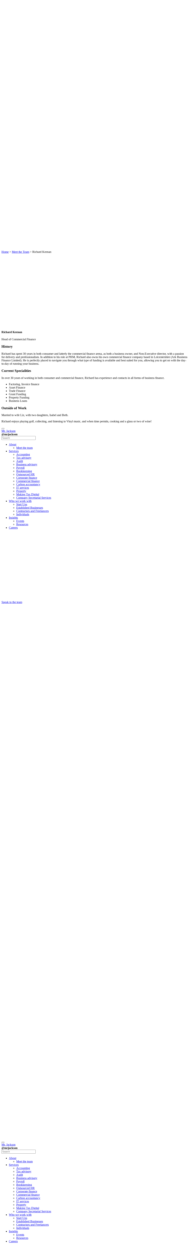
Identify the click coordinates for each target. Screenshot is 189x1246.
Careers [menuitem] (13, 527)
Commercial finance (23, 83)
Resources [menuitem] (22, 524)
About (12, 25)
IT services (20, 97)
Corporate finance (22, 77)
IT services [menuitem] (22, 487)
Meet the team (19, 32)
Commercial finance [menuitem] (28, 481)
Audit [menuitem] (19, 461)
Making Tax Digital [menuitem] (27, 494)
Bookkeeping (24, 65)
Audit (19, 51)
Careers (13, 171)
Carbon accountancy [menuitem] (28, 484)
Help (12, 1098)
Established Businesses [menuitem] (29, 507)
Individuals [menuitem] (22, 514)
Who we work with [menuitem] (20, 501)
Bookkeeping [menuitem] (24, 471)
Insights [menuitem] (13, 517)
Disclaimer (15, 1092)
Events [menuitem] (20, 521)
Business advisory (21, 57)
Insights (13, 161)
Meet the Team (20, 251)
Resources (22, 168)
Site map (14, 1072)
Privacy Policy (13, 1067)
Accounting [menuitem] (23, 454)
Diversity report (14, 1104)
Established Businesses (23, 143)
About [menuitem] (12, 444)
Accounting (23, 41)
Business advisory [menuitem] (26, 464)
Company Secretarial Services (22, 118)
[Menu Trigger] (2, 428)
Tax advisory (21, 47)
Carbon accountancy (23, 90)
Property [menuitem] (21, 491)
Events (20, 165)
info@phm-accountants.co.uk (11, 747)
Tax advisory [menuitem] (23, 457)
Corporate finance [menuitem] (26, 477)
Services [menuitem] (14, 451)
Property (21, 101)
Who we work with (14, 128)
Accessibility (16, 1085)
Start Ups (19, 136)
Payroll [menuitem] (20, 467)
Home (5, 251)
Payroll (20, 61)
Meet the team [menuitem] (24, 447)
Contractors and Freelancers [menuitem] (32, 511)
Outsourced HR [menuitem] (25, 474)
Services (14, 38)
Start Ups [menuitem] (21, 504)
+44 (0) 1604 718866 (9, 740)
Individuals (22, 158)
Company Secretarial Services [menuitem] (33, 497)
